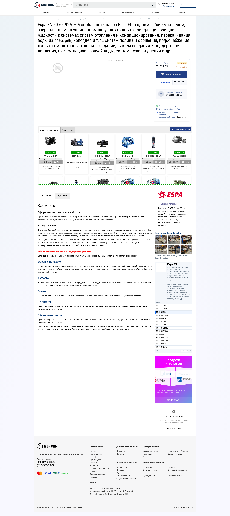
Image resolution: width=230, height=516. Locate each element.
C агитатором (121, 467)
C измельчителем (150, 470)
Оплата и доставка (74, 13)
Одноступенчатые (175, 454)
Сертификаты (95, 457)
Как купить (47, 195)
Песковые (120, 470)
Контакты (182, 13)
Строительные (122, 473)
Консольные (147, 454)
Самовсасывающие (175, 476)
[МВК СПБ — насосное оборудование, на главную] (44, 5)
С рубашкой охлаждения (177, 470)
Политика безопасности (99, 468)
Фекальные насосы (153, 462)
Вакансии (93, 471)
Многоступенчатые (150, 451)
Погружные (120, 451)
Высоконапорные (123, 457)
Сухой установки (149, 476)
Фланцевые (147, 457)
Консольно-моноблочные (178, 451)
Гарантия (101, 13)
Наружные (120, 454)
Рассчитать (181, 117)
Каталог (93, 451)
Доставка (62, 195)
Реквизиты (94, 463)
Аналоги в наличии (49, 130)
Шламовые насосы (126, 462)
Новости (155, 13)
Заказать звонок (187, 5)
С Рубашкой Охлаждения (126, 479)
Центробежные (151, 446)
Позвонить (165, 82)
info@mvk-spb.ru (168, 6)
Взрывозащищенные (151, 473)
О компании (96, 446)
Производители (96, 460)
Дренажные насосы (127, 446)
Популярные (68, 130)
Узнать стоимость (174, 75)
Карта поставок (96, 454)
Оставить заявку (182, 82)
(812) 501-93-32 (168, 4)
